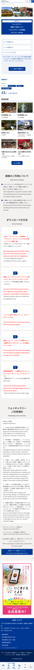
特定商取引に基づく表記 (8, 640)
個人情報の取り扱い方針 (8, 637)
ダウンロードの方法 (17, 33)
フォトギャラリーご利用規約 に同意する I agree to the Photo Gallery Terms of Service (15, 533)
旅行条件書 (5, 645)
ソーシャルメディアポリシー (10, 648)
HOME (3, 4)
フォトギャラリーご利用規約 (17, 30)
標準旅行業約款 (6, 642)
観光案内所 (5, 634)
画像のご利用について (17, 27)
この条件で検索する (17, 69)
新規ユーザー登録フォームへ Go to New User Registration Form (17, 552)
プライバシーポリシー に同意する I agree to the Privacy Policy (12, 528)
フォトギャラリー (17, 24)
